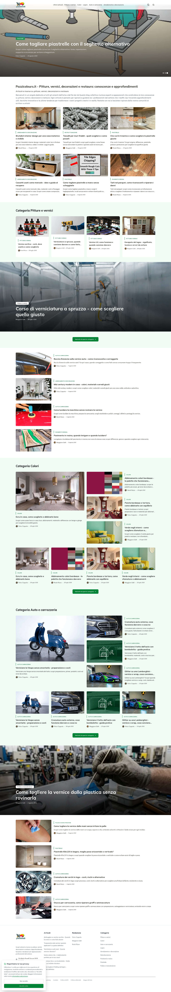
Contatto (55, 980)
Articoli (47, 933)
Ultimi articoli (58, 5)
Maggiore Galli (20, 319)
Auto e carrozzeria (95, 5)
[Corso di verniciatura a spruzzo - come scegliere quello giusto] (85, 297)
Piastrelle (20, 38)
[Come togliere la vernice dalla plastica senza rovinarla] (85, 780)
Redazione (76, 933)
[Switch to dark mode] (153, 5)
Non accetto (24, 981)
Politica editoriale (76, 980)
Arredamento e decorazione (114, 5)
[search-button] (148, 5)
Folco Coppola (20, 56)
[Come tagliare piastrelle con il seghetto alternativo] (85, 41)
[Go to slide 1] (163, 73)
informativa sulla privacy (20, 976)
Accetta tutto (23, 986)
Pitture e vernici (70, 5)
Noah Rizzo (76, 944)
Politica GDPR (64, 980)
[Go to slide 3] (167, 73)
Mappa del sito (87, 980)
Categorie (104, 933)
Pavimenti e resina (118, 179)
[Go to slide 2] (165, 73)
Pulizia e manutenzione (24, 787)
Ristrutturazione (71, 132)
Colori (79, 5)
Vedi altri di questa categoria (84, 339)
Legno (85, 5)
